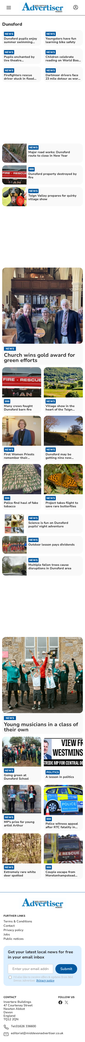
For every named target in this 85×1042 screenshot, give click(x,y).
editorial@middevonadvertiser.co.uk (37, 1033)
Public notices (13, 939)
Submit (66, 969)
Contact (9, 926)
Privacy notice (45, 980)
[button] (8, 7)
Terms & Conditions (17, 921)
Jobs (6, 934)
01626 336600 (26, 1026)
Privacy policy (13, 930)
